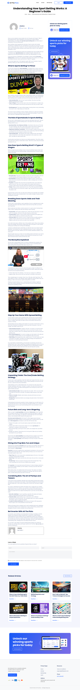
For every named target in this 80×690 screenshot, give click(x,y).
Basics (29, 14)
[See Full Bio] (23, 530)
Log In (58, 2)
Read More (11, 598)
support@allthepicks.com (62, 671)
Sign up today (39, 523)
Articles (42, 2)
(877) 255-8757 (60, 676)
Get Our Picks (68, 2)
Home (37, 2)
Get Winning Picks (54, 51)
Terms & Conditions (61, 669)
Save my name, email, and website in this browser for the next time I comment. (25, 560)
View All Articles (68, 575)
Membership (49, 2)
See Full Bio (20, 530)
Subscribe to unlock (64, 29)
